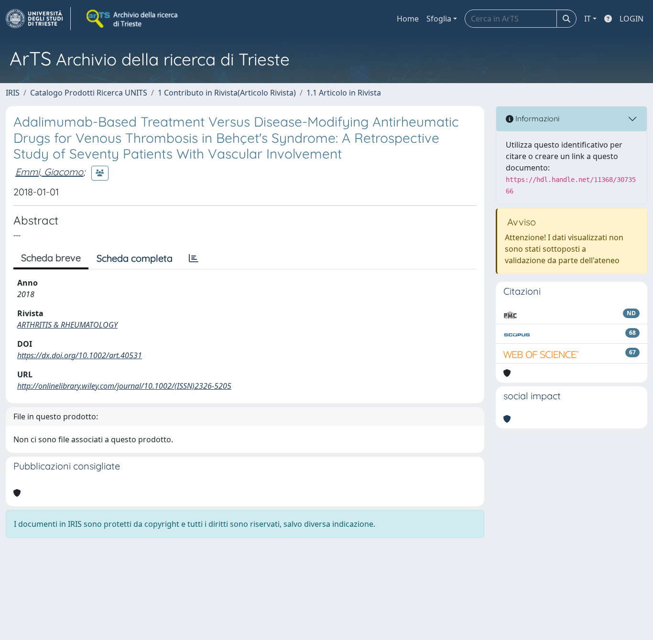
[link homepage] (38, 18)
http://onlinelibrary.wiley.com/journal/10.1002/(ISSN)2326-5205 (124, 386)
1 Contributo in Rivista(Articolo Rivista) (227, 92)
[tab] (194, 258)
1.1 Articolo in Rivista (343, 92)
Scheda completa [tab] (135, 258)
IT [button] (587, 18)
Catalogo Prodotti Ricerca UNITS (88, 92)
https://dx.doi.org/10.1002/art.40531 (79, 355)
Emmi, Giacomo (49, 172)
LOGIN (631, 18)
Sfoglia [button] (438, 18)
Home (408, 18)
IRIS (13, 92)
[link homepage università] (132, 18)
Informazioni (536, 118)
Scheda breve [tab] (51, 258)
